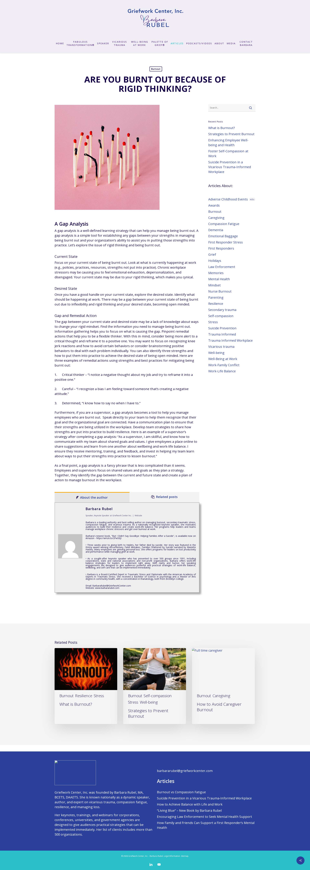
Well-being (216, 353)
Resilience (215, 303)
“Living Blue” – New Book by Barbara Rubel (189, 810)
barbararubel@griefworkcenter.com (185, 771)
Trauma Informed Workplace (230, 340)
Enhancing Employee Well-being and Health (228, 142)
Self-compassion (220, 316)
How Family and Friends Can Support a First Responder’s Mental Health (205, 825)
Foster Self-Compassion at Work (228, 153)
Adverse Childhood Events (231, 199)
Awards (214, 205)
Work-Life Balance (222, 371)
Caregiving (216, 217)
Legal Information (172, 856)
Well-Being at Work (222, 359)
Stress (213, 322)
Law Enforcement (221, 267)
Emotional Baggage (223, 236)
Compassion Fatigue (223, 224)
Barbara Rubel (99, 508)
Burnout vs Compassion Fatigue (181, 792)
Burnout (155, 68)
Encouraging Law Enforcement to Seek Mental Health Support (204, 816)
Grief (212, 254)
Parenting (215, 297)
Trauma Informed (222, 334)
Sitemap (184, 856)
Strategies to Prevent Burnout (231, 134)
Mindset (214, 285)
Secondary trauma (222, 310)
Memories (216, 273)
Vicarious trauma (221, 346)
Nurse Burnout (220, 291)
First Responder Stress (225, 242)
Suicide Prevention (222, 328)
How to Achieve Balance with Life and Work (189, 804)
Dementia (215, 230)
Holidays (214, 260)
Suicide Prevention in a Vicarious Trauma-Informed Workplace (229, 167)
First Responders (221, 248)
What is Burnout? (221, 128)
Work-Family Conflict (223, 365)
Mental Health (219, 279)
